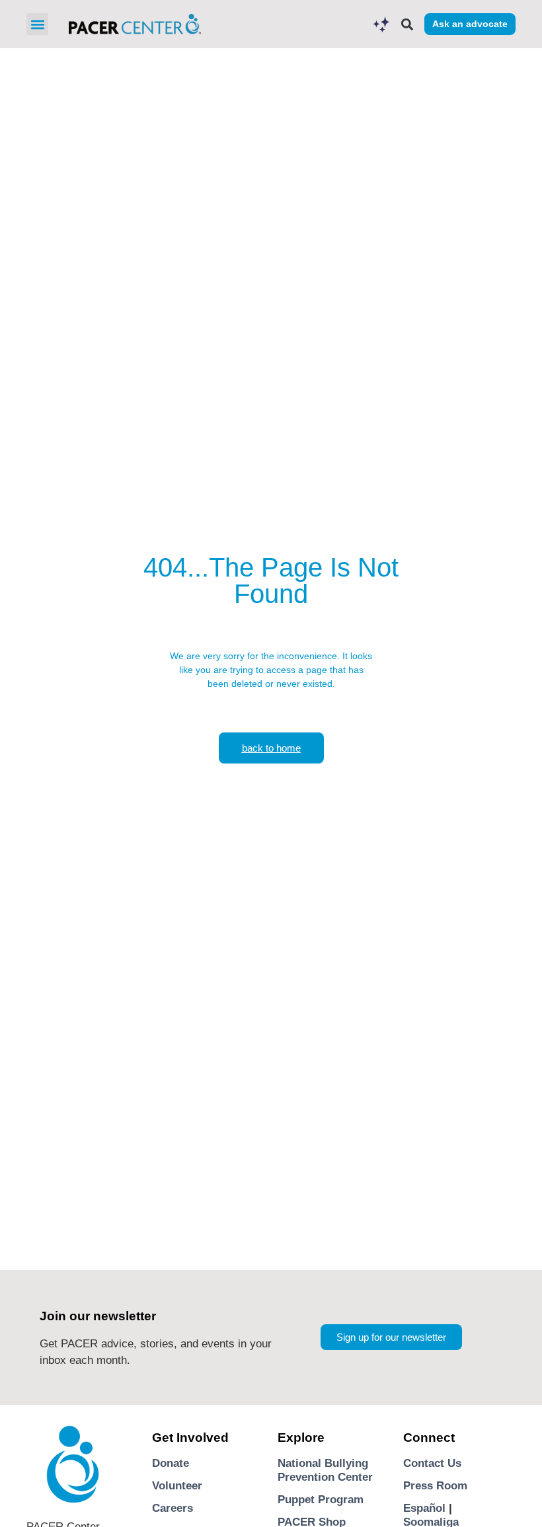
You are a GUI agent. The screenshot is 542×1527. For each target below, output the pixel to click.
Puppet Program (321, 1499)
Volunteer (177, 1485)
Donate (170, 1463)
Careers (172, 1508)
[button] (37, 24)
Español (424, 1508)
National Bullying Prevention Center (325, 1470)
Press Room (435, 1485)
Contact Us (432, 1463)
